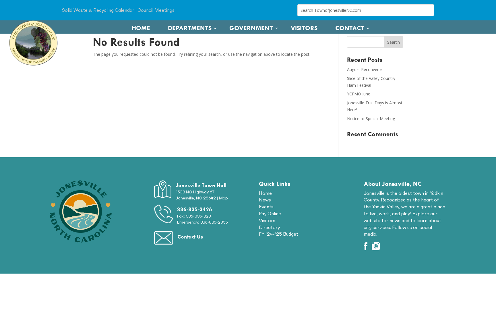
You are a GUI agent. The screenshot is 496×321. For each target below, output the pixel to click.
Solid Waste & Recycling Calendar (98, 10)
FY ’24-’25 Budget (278, 234)
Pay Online (270, 213)
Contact (349, 28)
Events (266, 206)
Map (223, 198)
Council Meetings (156, 10)
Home (141, 28)
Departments (190, 28)
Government (251, 28)
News (265, 200)
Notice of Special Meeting (371, 118)
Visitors (304, 28)
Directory (269, 227)
